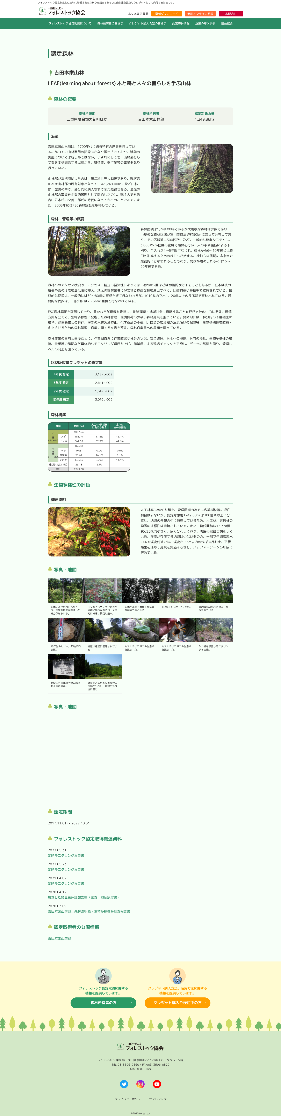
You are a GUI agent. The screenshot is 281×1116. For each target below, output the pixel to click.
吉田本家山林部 (59, 938)
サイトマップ (157, 1099)
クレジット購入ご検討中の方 (177, 1002)
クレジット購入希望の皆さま (147, 23)
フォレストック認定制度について (70, 23)
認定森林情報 (180, 23)
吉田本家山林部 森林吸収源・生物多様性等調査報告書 (89, 911)
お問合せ (231, 14)
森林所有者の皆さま (110, 23)
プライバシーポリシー (129, 1099)
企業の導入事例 (205, 23)
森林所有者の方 (103, 1002)
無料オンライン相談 (200, 14)
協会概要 (227, 23)
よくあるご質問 (138, 14)
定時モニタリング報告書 (66, 855)
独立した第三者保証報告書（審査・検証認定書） (84, 897)
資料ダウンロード (166, 14)
